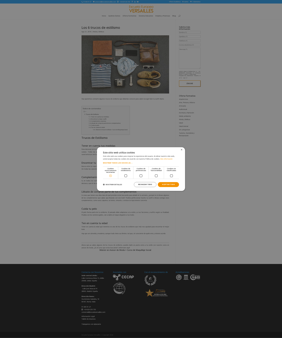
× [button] (181, 150)
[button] (141, 163)
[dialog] (141, 169)
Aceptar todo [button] (168, 184)
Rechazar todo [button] (145, 184)
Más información (166, 159)
